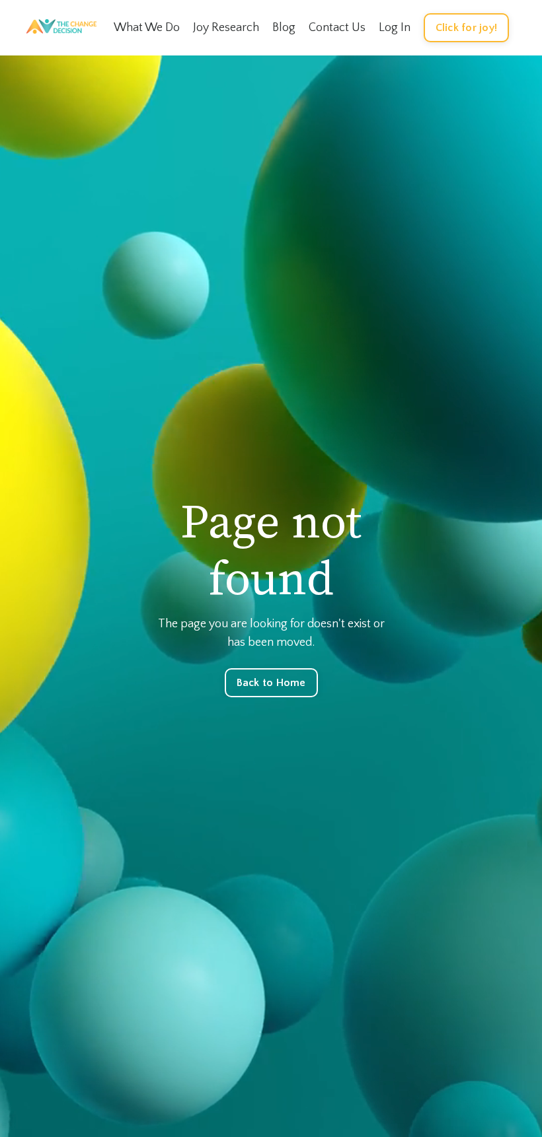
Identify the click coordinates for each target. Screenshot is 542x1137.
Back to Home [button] (271, 683)
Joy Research (226, 27)
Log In (394, 27)
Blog (283, 27)
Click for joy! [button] (467, 28)
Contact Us (337, 27)
